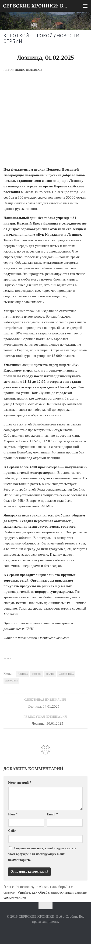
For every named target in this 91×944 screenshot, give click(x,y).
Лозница (23, 673)
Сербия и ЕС (66, 673)
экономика (11, 680)
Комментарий (19, 782)
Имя (13, 814)
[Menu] (85, 6)
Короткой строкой (28, 36)
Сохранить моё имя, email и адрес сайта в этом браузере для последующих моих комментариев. (42, 854)
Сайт (12, 830)
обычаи (50, 673)
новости (36, 673)
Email (52, 814)
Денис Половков (28, 69)
